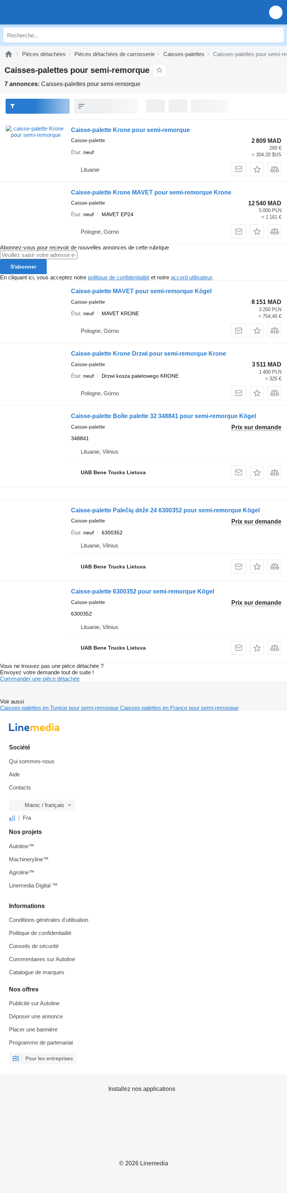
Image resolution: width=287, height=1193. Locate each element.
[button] (276, 12)
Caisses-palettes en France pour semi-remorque (179, 708)
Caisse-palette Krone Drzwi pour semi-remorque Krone (148, 353)
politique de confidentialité (118, 277)
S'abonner (23, 267)
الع (12, 818)
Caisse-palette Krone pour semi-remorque (130, 130)
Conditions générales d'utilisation (48, 920)
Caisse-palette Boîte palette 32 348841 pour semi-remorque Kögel (163, 416)
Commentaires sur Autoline (42, 959)
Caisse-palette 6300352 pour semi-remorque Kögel (142, 591)
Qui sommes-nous (32, 761)
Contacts (20, 787)
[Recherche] (276, 35)
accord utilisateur (191, 277)
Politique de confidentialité (40, 933)
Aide (14, 774)
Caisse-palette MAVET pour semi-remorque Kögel (141, 291)
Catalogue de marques (36, 972)
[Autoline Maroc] (48, 12)
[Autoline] (8, 54)
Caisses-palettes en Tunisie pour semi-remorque (60, 708)
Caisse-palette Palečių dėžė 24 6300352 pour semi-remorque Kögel (165, 510)
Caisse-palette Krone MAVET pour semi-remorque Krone (151, 192)
